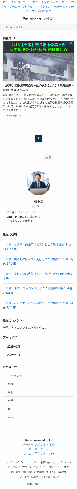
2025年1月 (13, 354)
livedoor (62, 472)
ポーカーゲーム (38, 448)
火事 (10, 400)
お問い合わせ (48, 462)
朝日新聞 (15, 472)
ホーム (9, 462)
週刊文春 (51, 472)
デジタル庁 (23, 477)
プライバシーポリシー (26, 462)
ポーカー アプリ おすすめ (38, 444)
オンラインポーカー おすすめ (55, 6)
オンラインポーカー (38, 10)
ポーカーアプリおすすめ (38, 453)
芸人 (10, 417)
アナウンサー (16, 376)
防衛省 (34, 477)
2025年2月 (13, 346)
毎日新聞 (27, 472)
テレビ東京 (63, 467)
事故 (10, 392)
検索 (48, 157)
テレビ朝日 (49, 467)
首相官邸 (45, 477)
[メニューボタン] (5, 18)
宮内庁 (56, 477)
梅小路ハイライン (38, 18)
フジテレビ (35, 467)
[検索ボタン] (72, 18)
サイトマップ (64, 462)
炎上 (10, 408)
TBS (24, 467)
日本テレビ (14, 467)
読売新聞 (39, 472)
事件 (10, 384)
